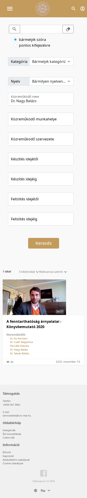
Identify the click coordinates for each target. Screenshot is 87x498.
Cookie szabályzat (13, 463)
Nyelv (15, 81)
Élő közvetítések (12, 434)
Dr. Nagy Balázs (19, 349)
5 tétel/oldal (27, 272)
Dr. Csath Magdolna (21, 342)
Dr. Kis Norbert (18, 338)
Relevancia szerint (51, 272)
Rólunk (7, 452)
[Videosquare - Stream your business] (43, 9)
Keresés (43, 243)
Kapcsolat (8, 456)
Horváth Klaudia (19, 345)
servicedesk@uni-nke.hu (17, 415)
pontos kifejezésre (34, 45)
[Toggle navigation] (10, 8)
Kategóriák (9, 430)
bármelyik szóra (32, 39)
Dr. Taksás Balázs (19, 353)
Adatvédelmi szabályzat (16, 459)
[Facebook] (43, 474)
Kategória (19, 61)
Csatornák (8, 437)
